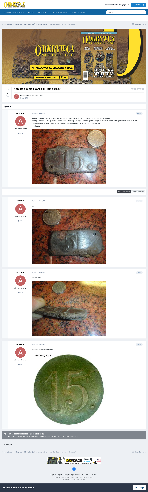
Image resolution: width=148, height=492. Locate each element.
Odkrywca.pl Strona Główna (14, 12)
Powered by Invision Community (74, 479)
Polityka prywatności (72, 474)
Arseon (41, 95)
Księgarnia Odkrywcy (59, 12)
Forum (30, 12)
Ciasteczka (94, 474)
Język (52, 474)
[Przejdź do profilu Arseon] (16, 96)
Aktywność (42, 12)
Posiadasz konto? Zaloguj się (116, 5)
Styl (59, 474)
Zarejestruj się (139, 5)
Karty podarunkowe (78, 12)
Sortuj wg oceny (124, 192)
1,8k (21, 133)
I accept (140, 488)
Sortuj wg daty (138, 192)
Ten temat (134, 12)
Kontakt (85, 474)
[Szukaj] (143, 12)
